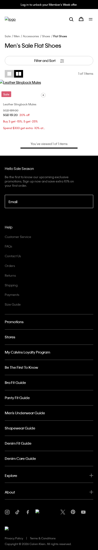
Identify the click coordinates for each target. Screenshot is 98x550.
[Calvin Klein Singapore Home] (10, 19)
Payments (12, 295)
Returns (10, 275)
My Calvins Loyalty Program (27, 352)
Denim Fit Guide (18, 443)
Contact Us (13, 256)
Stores (10, 337)
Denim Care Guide (20, 458)
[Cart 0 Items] (81, 19)
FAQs (8, 246)
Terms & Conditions (43, 538)
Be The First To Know (21, 367)
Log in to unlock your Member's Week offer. (49, 4)
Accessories (31, 36)
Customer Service (18, 237)
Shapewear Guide (20, 428)
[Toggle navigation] (91, 19)
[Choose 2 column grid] (18, 74)
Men (17, 36)
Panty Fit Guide (17, 397)
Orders (10, 266)
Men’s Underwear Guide (25, 412)
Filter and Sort (45, 60)
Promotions (14, 321)
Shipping (11, 285)
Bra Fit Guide (15, 382)
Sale (8, 36)
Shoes (46, 36)
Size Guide (13, 304)
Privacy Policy (14, 538)
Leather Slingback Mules (19, 104)
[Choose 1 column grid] (9, 74)
